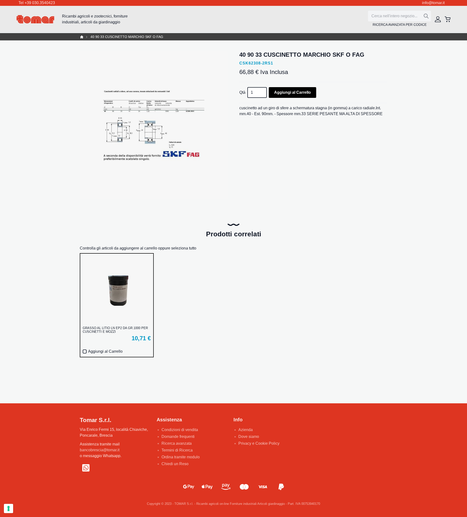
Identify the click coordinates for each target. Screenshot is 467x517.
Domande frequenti (178, 436)
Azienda (245, 430)
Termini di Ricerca (177, 450)
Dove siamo (248, 436)
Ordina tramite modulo (181, 457)
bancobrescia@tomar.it (99, 450)
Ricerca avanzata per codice (400, 25)
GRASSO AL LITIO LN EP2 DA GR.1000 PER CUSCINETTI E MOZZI (115, 329)
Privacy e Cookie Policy (258, 443)
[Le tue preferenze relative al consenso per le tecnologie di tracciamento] (8, 508)
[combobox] (399, 16)
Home (82, 37)
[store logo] (35, 19)
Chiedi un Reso (175, 464)
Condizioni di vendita (180, 430)
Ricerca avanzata (177, 443)
